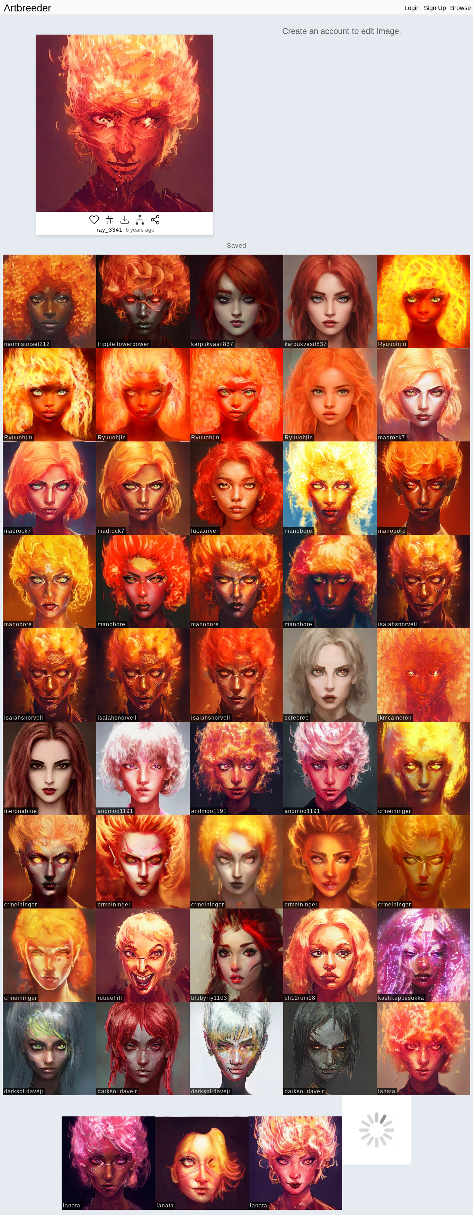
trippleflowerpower (123, 344)
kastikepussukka (401, 998)
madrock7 (391, 437)
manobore (298, 531)
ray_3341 (110, 230)
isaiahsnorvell (397, 624)
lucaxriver (204, 531)
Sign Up (435, 7)
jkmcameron (395, 718)
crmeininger (394, 811)
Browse (460, 7)
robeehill (110, 998)
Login (412, 7)
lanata (386, 1091)
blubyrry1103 (209, 998)
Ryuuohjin (392, 344)
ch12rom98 (300, 998)
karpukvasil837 (212, 344)
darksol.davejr (24, 1091)
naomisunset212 (27, 344)
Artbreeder (27, 7)
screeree (297, 718)
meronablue (20, 811)
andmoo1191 (115, 811)
